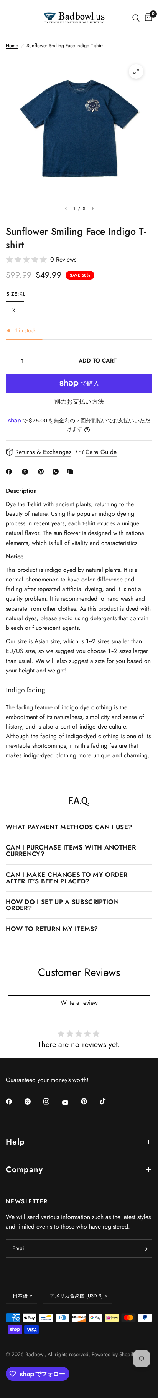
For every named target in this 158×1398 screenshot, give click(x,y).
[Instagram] (51, 1101)
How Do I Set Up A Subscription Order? (62, 905)
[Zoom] (136, 71)
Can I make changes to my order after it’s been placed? (66, 878)
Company (24, 1169)
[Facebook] (10, 471)
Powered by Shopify (114, 1354)
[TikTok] (108, 1101)
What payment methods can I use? (69, 827)
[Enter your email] (144, 1248)
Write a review (79, 1002)
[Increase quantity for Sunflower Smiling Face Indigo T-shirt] (33, 361)
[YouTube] (70, 1102)
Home (12, 45)
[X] (26, 471)
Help (15, 1142)
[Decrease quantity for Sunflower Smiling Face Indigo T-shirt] (12, 361)
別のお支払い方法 (79, 401)
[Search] (136, 18)
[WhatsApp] (57, 471)
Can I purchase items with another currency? (71, 850)
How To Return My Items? (52, 928)
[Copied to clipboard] (71, 471)
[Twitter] (33, 1101)
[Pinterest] (42, 471)
